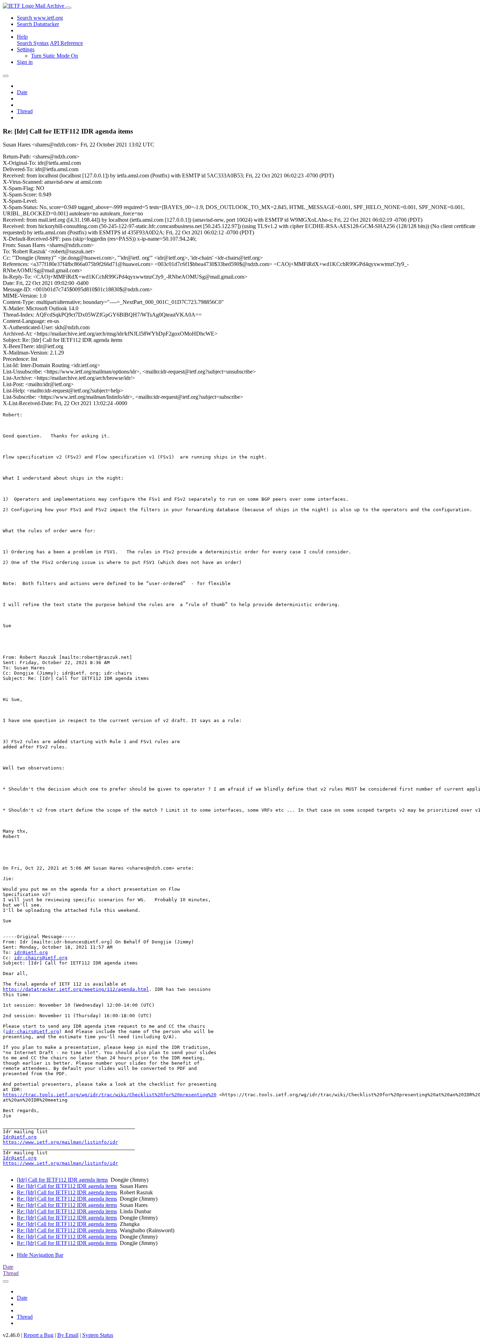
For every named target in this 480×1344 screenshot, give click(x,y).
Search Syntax (33, 43)
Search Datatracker (38, 24)
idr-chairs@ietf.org (40, 957)
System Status (97, 1335)
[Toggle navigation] (68, 8)
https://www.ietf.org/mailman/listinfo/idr (60, 1142)
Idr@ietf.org (20, 1137)
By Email (67, 1335)
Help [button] (22, 37)
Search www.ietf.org (40, 18)
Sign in (25, 62)
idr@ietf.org (31, 952)
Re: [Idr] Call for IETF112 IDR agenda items (67, 1186)
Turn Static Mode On (54, 56)
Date (22, 92)
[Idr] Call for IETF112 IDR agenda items (62, 1180)
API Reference (66, 43)
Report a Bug (38, 1335)
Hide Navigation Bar (40, 1255)
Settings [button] (25, 49)
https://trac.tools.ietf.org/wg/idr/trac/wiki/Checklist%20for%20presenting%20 (109, 1094)
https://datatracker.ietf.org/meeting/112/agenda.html (76, 989)
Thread (25, 111)
